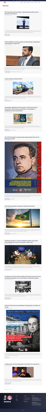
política (13, 233)
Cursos (17, 0)
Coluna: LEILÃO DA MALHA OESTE (13, 79)
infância (8, 383)
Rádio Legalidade (10, 269)
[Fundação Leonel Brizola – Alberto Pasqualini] (5, 2)
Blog (7, 129)
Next (12, 389)
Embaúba (25, 2)
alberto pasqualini (7, 298)
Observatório (31, 0)
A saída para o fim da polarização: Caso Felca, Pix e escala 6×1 (22, 364)
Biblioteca (28, 0)
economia (12, 100)
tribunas (21, 2)
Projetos (36, 2)
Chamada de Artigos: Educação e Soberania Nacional (20, 206)
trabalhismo (10, 298)
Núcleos (25, 0)
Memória (19, 0)
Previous (5, 389)
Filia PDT (17, 399)
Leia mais (31, 32)
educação (12, 233)
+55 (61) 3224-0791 (27, 399)
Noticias (6, 99)
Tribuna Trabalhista (9, 382)
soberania (16, 233)
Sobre (39, 2)
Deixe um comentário (7, 35)
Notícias (17, 400)
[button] (41, 2)
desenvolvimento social (7, 100)
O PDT (13, 0)
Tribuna (22, 0)
